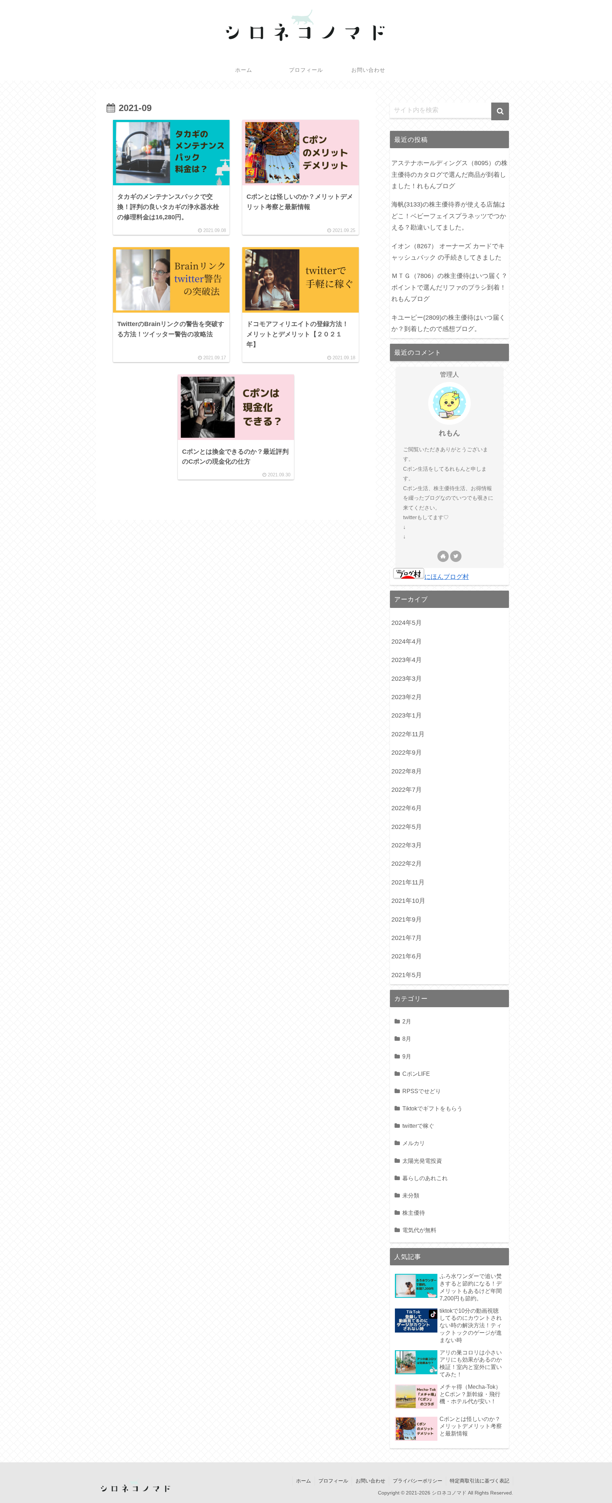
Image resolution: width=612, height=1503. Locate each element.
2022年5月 (406, 826)
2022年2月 (406, 863)
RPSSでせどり (421, 1091)
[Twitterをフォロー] (455, 556)
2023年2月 (406, 697)
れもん (449, 433)
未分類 (410, 1195)
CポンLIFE (416, 1073)
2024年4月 (406, 641)
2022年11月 (408, 734)
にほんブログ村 (446, 576)
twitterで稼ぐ (418, 1125)
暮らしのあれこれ (425, 1178)
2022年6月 (406, 808)
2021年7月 (406, 937)
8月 (406, 1038)
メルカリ (413, 1143)
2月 (406, 1021)
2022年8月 (406, 771)
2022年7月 (406, 789)
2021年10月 (408, 900)
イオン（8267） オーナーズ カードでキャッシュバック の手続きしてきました (448, 252)
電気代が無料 (419, 1230)
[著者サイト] (443, 556)
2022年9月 (406, 752)
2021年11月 (408, 882)
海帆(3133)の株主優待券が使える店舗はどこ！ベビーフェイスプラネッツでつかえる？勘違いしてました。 (448, 216)
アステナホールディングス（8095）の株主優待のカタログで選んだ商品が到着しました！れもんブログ (449, 174)
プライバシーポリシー (417, 1481)
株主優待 (413, 1212)
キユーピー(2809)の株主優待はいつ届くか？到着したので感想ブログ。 (448, 323)
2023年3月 (406, 678)
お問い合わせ (370, 1481)
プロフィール (333, 1481)
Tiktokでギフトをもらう (432, 1108)
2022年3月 (406, 845)
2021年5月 (406, 975)
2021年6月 (406, 956)
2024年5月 (406, 622)
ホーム (303, 1481)
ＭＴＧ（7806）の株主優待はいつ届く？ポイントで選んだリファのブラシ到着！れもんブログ (449, 287)
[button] (500, 111)
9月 (406, 1056)
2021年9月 (406, 919)
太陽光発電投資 (422, 1160)
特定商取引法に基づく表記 (479, 1481)
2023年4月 (406, 659)
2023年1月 (406, 715)
